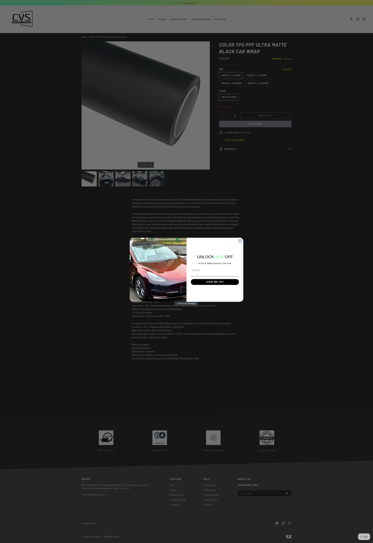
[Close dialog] (240, 241)
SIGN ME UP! (215, 282)
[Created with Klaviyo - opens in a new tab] (186, 303)
